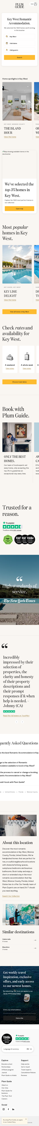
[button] (19, 4)
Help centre (25, 1064)
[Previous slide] (16, 721)
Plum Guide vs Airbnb (9, 1075)
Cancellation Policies (28, 1072)
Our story (5, 1088)
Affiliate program (8, 1070)
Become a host (7, 1064)
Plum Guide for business (7, 1092)
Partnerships (6, 1067)
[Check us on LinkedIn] (13, 1109)
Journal (4, 1072)
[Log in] (33, 4)
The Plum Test (7, 1096)
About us (5, 1085)
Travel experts (26, 1070)
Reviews (24, 1075)
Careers (4, 1099)
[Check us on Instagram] (4, 1109)
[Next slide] (22, 721)
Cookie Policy (11, 1122)
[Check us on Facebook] (8, 1109)
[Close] (26, 1119)
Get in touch (25, 1067)
